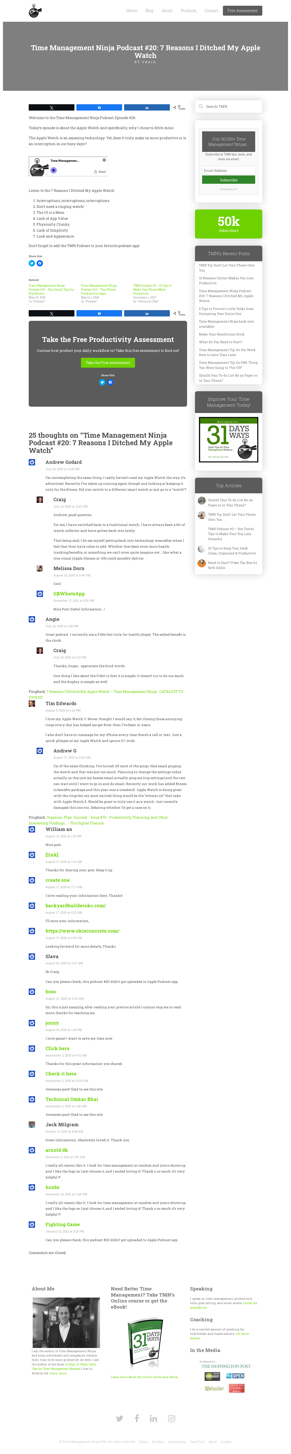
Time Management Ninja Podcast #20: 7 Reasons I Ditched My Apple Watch (226, 296)
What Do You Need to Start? (220, 342)
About (167, 10)
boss (51, 991)
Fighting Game (63, 1224)
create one (58, 880)
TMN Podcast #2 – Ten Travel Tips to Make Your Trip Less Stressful (231, 534)
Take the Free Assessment (108, 362)
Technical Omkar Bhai (72, 1099)
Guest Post (197, 1442)
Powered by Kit (229, 189)
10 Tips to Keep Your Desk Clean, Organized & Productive (232, 550)
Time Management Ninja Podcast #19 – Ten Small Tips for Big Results (51, 289)
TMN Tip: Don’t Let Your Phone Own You (227, 267)
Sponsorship (177, 1442)
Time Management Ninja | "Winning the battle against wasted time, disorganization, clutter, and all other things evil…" (62, 11)
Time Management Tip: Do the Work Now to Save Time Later (227, 352)
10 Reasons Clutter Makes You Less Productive (226, 280)
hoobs (52, 1187)
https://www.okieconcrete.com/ (82, 931)
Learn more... (58, 1373)
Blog (149, 10)
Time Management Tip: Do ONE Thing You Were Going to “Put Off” (228, 364)
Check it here (61, 1073)
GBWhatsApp (69, 593)
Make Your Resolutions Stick (221, 334)
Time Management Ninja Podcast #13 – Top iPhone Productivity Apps (99, 289)
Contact (211, 10)
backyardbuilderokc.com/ (76, 905)
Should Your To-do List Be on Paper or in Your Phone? (228, 377)
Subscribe (228, 180)
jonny (52, 1023)
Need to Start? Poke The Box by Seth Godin (232, 565)
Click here (57, 1048)
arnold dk (57, 1150)
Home (131, 10)
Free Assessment (243, 10)
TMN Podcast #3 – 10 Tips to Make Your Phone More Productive (152, 289)
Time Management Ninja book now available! (226, 323)
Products (188, 10)
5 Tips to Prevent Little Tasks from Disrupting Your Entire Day (226, 311)
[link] (52, 855)
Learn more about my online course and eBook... (145, 1377)
